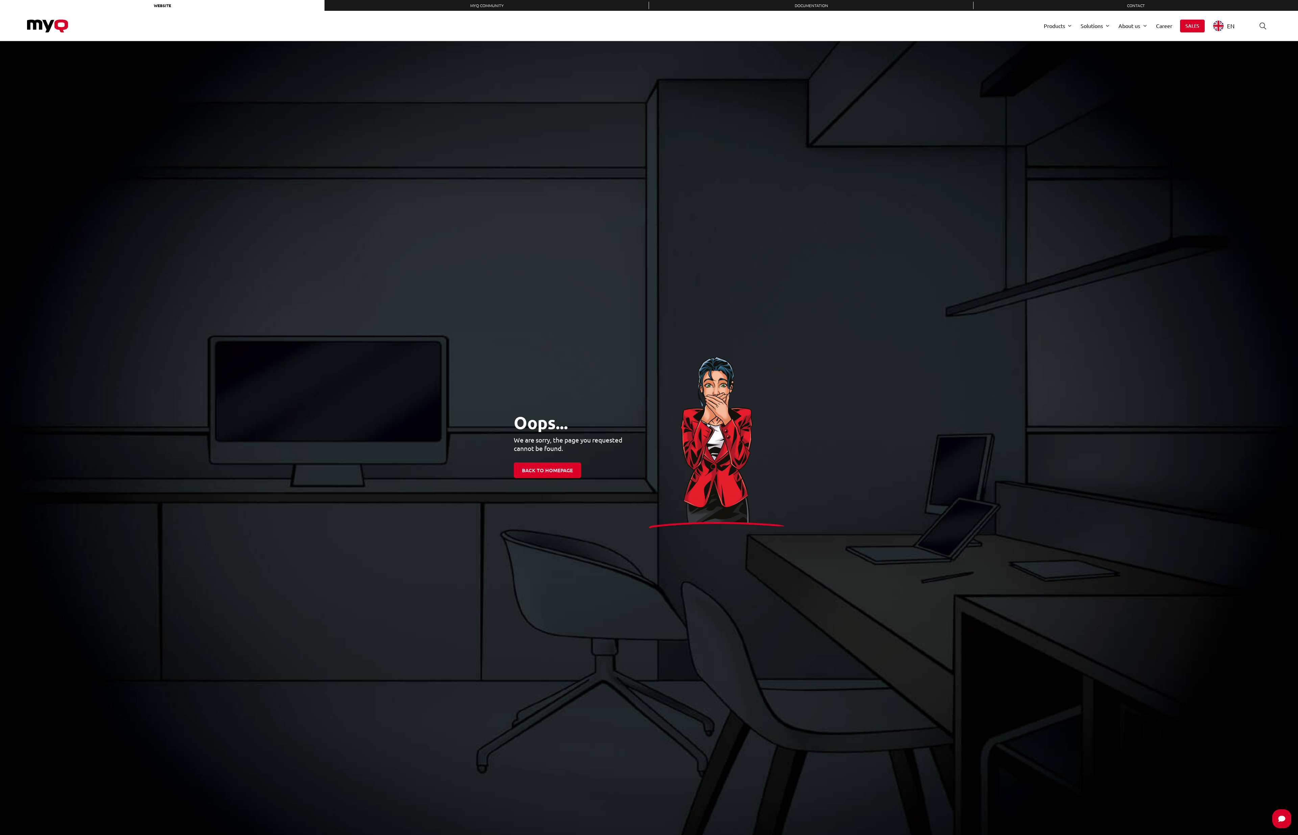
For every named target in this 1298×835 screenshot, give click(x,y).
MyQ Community (487, 5)
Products (1054, 25)
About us (1129, 25)
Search (1263, 26)
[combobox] (1229, 26)
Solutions (1092, 25)
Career (1164, 25)
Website (162, 5)
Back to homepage (547, 470)
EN (1230, 25)
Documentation (811, 5)
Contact (1136, 5)
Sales (1192, 26)
